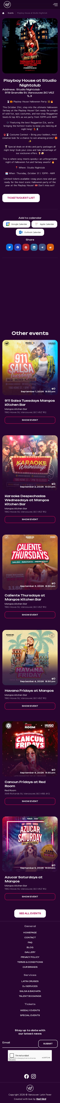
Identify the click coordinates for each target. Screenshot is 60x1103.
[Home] (3, 13)
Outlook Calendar (32, 232)
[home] (6, 4)
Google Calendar (19, 224)
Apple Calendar (47, 224)
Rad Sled (41, 1099)
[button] (55, 4)
